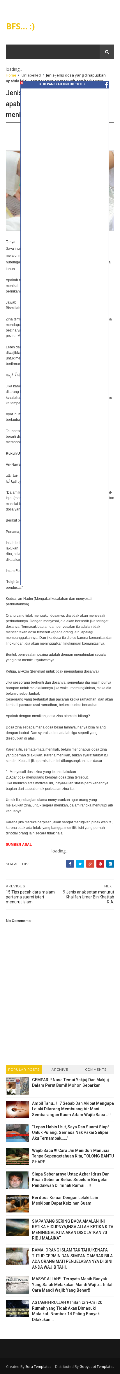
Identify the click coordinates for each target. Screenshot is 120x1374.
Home (11, 75)
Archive (60, 1070)
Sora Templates (38, 1366)
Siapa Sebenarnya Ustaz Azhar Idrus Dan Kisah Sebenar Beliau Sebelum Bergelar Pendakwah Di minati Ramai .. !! (71, 1180)
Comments (96, 1070)
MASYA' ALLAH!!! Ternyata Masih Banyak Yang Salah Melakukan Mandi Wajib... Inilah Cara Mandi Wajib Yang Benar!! (73, 1285)
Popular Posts (24, 1070)
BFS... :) (20, 26)
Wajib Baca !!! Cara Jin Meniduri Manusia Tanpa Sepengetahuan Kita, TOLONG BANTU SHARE (73, 1156)
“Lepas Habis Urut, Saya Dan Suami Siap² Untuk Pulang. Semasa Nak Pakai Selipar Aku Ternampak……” (70, 1133)
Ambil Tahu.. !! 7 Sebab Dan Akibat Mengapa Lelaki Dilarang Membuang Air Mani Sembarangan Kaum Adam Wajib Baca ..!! (73, 1109)
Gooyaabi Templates (97, 1366)
